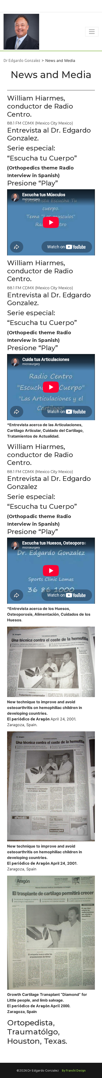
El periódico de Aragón (28, 719)
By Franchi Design (74, 1070)
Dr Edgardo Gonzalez (22, 60)
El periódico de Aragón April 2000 (38, 1006)
